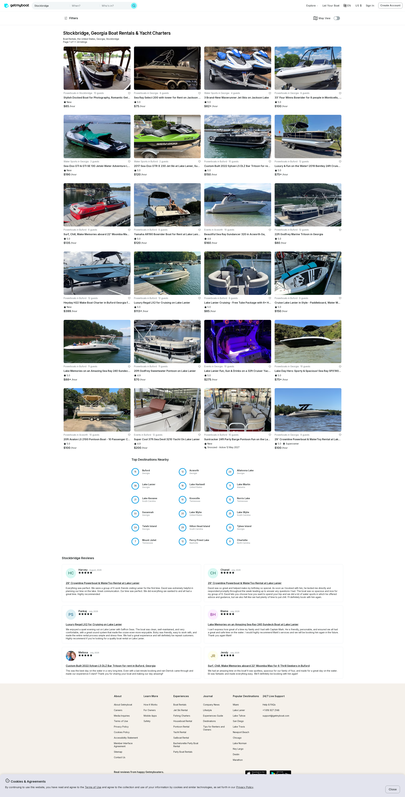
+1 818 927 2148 (271, 710)
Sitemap (118, 751)
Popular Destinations (246, 696)
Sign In (370, 5)
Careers (118, 710)
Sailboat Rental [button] (181, 737)
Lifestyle (207, 710)
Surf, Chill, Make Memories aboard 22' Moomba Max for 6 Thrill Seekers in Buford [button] (259, 665)
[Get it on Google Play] (280, 773)
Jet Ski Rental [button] (180, 710)
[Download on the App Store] (256, 773)
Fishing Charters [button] (181, 715)
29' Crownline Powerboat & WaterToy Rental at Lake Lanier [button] (103, 583)
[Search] (134, 6)
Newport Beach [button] (241, 732)
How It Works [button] (150, 704)
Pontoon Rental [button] (181, 726)
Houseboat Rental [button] (182, 721)
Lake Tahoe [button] (239, 715)
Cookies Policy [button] (122, 732)
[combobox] (51, 6)
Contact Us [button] (119, 757)
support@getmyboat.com (276, 715)
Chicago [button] (237, 737)
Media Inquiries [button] (122, 715)
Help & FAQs (269, 704)
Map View (324, 18)
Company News (211, 704)
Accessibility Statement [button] (126, 737)
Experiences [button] (181, 696)
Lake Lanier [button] (239, 710)
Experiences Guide (213, 715)
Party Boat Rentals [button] (182, 751)
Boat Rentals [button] (179, 704)
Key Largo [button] (238, 748)
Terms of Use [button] (93, 787)
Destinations (209, 721)
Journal (208, 696)
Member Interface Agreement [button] (123, 745)
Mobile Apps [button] (150, 715)
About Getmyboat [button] (123, 704)
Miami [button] (236, 704)
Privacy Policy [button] (244, 787)
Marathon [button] (238, 760)
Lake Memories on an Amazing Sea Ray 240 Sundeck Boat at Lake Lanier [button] (253, 624)
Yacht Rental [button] (179, 732)
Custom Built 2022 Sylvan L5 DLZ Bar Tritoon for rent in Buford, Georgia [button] (111, 665)
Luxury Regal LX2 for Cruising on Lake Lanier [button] (94, 624)
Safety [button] (147, 721)
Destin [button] (236, 754)
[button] (330, 5)
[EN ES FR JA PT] (347, 5)
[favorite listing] (129, 93)
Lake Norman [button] (240, 743)
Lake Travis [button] (239, 726)
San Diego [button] (238, 721)
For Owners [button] (150, 710)
